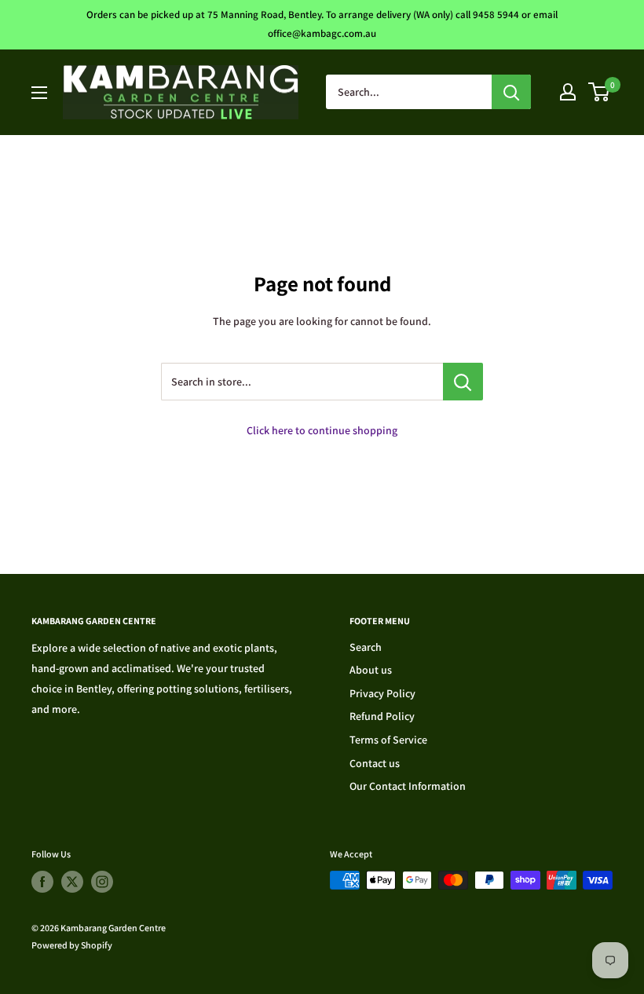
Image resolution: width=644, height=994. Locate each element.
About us (370, 670)
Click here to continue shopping (322, 430)
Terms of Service (388, 740)
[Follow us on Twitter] (72, 882)
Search (365, 647)
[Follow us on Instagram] (102, 882)
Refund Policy (382, 716)
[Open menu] (39, 92)
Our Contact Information (407, 786)
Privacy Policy (382, 693)
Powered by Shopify (71, 945)
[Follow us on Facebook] (42, 882)
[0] (599, 91)
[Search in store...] (463, 381)
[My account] (568, 91)
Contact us (374, 763)
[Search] (511, 92)
